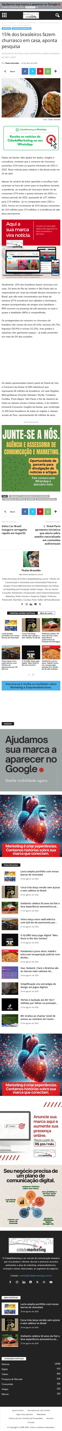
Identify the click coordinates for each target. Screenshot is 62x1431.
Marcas (5, 1394)
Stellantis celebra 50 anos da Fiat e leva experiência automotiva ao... (40, 905)
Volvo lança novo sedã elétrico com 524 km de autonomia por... (39, 921)
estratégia (21, 499)
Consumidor (7, 1384)
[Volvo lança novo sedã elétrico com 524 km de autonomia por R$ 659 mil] (11, 652)
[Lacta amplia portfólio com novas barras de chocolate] (11, 625)
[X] (32, 71)
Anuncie (49, 1418)
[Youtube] (51, 1282)
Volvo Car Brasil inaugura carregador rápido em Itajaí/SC (14, 529)
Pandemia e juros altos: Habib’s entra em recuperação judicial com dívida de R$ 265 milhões (50, 665)
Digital (5, 1369)
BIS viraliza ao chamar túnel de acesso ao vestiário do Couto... (38, 1017)
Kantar (31, 499)
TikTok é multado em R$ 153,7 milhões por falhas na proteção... (39, 1001)
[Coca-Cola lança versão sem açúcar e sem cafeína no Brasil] (31, 625)
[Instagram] (27, 604)
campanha (14, 496)
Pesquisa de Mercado (27, 22)
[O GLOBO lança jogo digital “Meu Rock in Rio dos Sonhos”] (31, 652)
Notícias (12, 22)
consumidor (8, 499)
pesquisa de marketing (46, 499)
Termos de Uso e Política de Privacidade (26, 1418)
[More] (55, 71)
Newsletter (41, 1414)
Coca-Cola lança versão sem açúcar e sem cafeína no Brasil (31, 635)
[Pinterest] (40, 71)
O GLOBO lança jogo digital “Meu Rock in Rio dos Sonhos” (31, 663)
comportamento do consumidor (34, 496)
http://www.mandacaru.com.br (31, 574)
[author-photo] (31, 559)
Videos (5, 1374)
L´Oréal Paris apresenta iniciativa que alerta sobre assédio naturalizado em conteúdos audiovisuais (47, 534)
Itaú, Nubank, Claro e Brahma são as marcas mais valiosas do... (40, 969)
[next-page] (33, 674)
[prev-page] (29, 674)
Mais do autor (46, 613)
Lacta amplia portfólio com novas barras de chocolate (10, 635)
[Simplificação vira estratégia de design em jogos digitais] (10, 988)
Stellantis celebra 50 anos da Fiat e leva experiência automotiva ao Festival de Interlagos (51, 637)
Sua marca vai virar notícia (38, 1410)
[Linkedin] (31, 604)
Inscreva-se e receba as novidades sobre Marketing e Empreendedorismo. (31, 685)
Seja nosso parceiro (24, 1414)
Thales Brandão (12, 63)
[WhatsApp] (47, 71)
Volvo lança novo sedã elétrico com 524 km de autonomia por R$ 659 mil (10, 665)
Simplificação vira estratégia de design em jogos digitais (38, 985)
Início (4, 22)
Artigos (5, 1389)
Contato (31, 1422)
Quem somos (18, 1410)
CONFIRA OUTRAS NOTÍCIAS (22, 613)
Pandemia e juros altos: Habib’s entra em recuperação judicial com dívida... (40, 954)
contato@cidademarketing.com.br (35, 1275)
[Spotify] (36, 604)
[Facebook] (25, 71)
